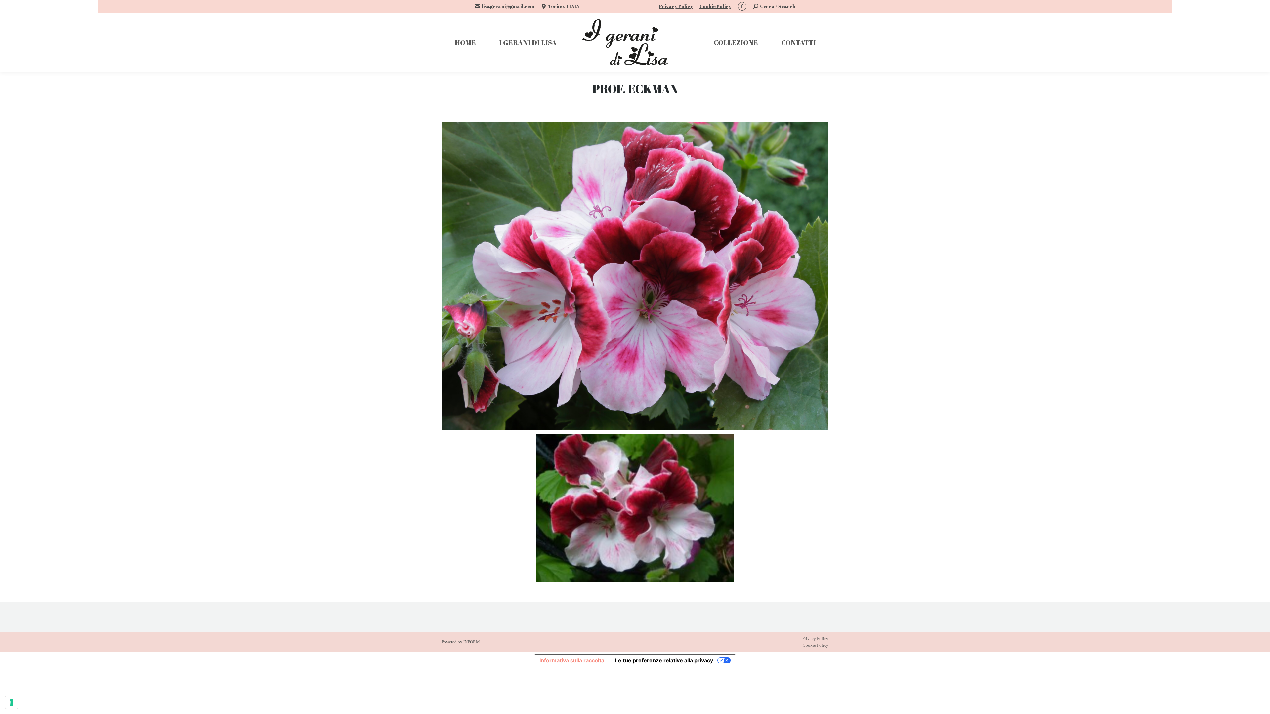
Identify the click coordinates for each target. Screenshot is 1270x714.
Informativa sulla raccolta (571, 660)
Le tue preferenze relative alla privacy (664, 660)
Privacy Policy (676, 6)
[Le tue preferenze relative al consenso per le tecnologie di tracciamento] (11, 702)
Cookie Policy (715, 6)
